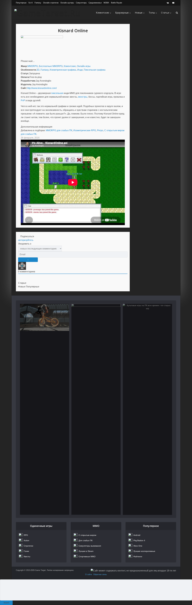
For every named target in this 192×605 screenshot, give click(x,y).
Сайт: (24, 88)
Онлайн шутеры (67, 3)
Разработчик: (28, 81)
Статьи (165, 12)
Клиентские (102, 12)
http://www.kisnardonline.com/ (42, 88)
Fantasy (38, 3)
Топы (152, 12)
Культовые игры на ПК (147, 317)
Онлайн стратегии (50, 3)
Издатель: (26, 84)
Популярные (21, 3)
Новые (138, 12)
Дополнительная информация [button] (36, 127)
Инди (80, 70)
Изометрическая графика (63, 70)
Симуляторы (81, 3)
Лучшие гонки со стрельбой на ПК (96, 319)
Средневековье (95, 3)
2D (38, 70)
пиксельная (57, 93)
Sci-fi (30, 3)
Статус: (25, 73)
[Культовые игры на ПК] (147, 409)
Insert (6, 602)
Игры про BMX (44, 317)
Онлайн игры (84, 66)
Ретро (100, 130)
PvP (23, 100)
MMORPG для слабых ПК (59, 130)
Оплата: (25, 77)
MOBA (106, 3)
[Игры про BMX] (44, 409)
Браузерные (122, 12)
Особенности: (29, 70)
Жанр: (24, 66)
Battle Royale (116, 3)
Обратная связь (100, 574)
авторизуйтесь (25, 240)
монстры (82, 97)
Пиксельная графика (94, 70)
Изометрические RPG (84, 130)
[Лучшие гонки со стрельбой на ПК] (96, 409)
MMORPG (33, 66)
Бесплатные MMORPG (51, 66)
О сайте (88, 574)
